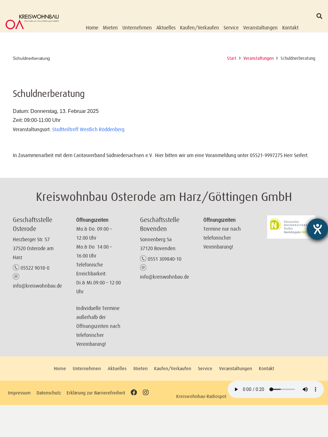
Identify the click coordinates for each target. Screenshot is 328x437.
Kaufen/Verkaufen (172, 368)
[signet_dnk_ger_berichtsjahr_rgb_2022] (291, 227)
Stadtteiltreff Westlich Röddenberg (88, 129)
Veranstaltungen (235, 368)
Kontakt (266, 368)
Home (60, 368)
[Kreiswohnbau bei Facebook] (134, 392)
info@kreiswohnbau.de (37, 286)
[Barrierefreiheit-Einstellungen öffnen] (317, 229)
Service (205, 368)
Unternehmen (87, 368)
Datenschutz (49, 392)
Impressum (19, 392)
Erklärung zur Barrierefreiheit (96, 392)
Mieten (140, 368)
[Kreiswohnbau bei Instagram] (145, 392)
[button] (319, 16)
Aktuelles (117, 368)
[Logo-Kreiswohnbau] (32, 22)
